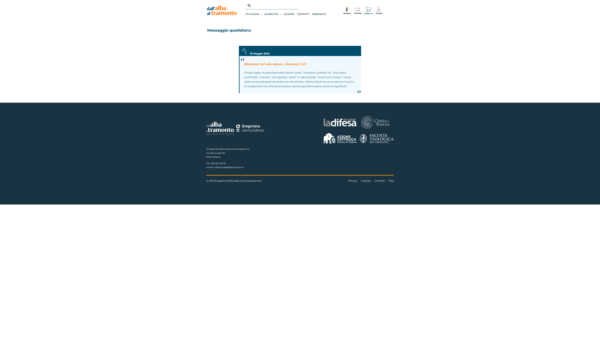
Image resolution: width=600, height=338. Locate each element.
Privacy (352, 180)
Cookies (366, 180)
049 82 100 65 (218, 163)
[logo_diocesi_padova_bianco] (375, 116)
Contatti (380, 180)
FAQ (391, 180)
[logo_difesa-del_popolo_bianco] (340, 118)
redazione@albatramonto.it (229, 167)
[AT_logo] (222, 6)
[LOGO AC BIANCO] (340, 133)
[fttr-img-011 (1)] (377, 134)
